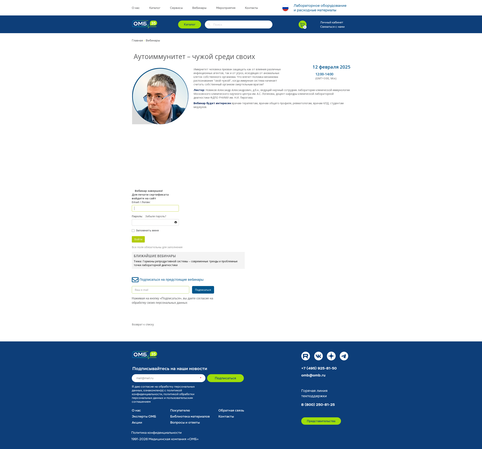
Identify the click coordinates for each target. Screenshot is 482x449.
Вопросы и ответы (185, 423)
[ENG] (285, 8)
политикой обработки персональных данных (163, 396)
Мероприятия (225, 8)
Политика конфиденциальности (156, 433)
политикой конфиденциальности (157, 392)
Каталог (154, 8)
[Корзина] (303, 24)
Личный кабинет (331, 22)
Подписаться (203, 289)
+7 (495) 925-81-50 (319, 368)
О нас (136, 8)
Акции (137, 423)
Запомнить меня (147, 230)
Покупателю (180, 410)
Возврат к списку (143, 324)
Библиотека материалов (190, 416)
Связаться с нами (332, 27)
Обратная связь (231, 410)
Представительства (321, 421)
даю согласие (144, 387)
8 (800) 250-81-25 (318, 404)
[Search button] (209, 24)
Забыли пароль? (155, 216)
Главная (137, 40)
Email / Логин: (141, 202)
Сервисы (176, 8)
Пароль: (137, 216)
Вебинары (199, 8)
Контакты (251, 8)
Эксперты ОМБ (144, 416)
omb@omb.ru (313, 375)
